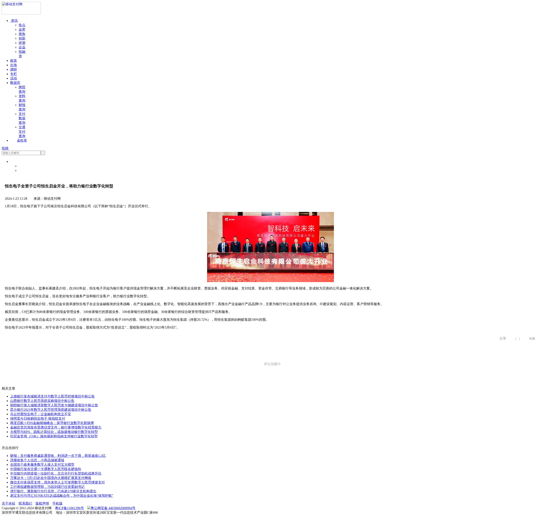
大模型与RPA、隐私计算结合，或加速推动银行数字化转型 (54, 432)
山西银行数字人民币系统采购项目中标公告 (42, 401)
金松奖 (22, 140)
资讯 (14, 20)
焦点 (22, 25)
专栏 (13, 74)
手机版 (57, 503)
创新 (22, 38)
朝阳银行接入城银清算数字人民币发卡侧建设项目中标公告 (54, 405)
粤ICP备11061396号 (69, 508)
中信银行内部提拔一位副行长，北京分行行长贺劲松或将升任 (55, 473)
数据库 (15, 83)
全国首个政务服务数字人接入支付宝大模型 (42, 464)
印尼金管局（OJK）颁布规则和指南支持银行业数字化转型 (54, 436)
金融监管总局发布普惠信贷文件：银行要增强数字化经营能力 (55, 427)
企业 (22, 47)
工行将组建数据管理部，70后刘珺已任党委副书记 (47, 487)
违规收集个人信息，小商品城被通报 (37, 460)
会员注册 (25, 170)
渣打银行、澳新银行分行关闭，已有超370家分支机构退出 (53, 491)
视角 (22, 34)
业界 (22, 29)
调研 (13, 69)
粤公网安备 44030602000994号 (113, 508)
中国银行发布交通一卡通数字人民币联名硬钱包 (45, 469)
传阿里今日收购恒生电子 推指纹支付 (37, 418)
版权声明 (42, 503)
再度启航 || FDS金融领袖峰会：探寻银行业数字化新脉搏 (52, 423)
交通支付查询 (22, 131)
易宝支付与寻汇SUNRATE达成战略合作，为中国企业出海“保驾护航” (61, 495)
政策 (13, 60)
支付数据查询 (22, 118)
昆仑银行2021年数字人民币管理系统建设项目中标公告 (50, 409)
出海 (13, 65)
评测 (22, 43)
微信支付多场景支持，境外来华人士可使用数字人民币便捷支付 (57, 482)
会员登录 (25, 166)
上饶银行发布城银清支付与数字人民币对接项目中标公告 (52, 396)
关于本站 (8, 503)
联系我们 (25, 503)
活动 (13, 78)
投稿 (5, 148)
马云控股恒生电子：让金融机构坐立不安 (40, 414)
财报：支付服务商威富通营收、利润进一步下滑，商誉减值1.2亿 (58, 455)
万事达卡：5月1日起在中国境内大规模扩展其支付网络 (50, 478)
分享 (501, 338)
